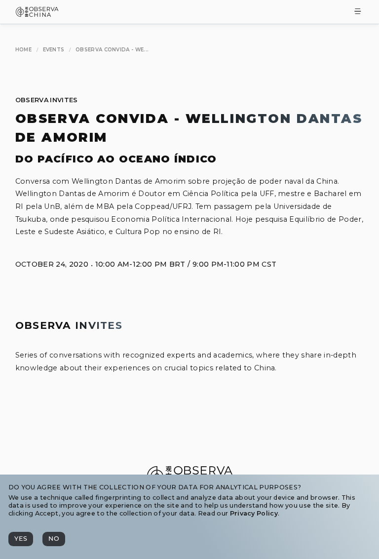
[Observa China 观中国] (37, 14)
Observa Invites (46, 100)
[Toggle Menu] (357, 12)
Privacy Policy (254, 513)
